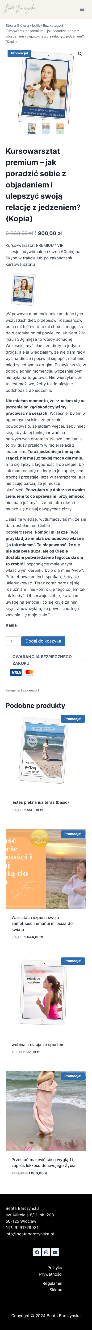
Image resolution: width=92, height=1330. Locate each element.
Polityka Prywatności (50, 1270)
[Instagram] (46, 1252)
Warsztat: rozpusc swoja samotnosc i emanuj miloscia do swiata (42, 923)
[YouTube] (55, 1252)
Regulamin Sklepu (52, 1286)
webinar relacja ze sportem (38, 1044)
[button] (80, 54)
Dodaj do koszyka (43, 641)
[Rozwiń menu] (82, 9)
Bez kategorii (30, 690)
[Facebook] (37, 1252)
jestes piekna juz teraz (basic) (40, 802)
